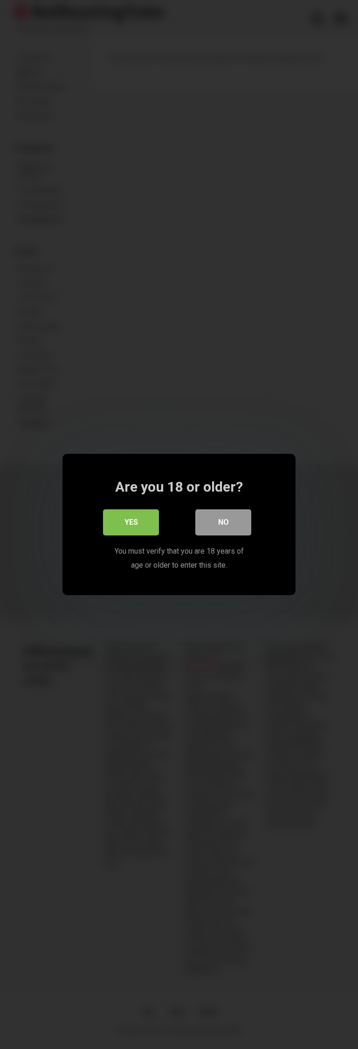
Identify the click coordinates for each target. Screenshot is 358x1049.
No (223, 522)
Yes (131, 522)
